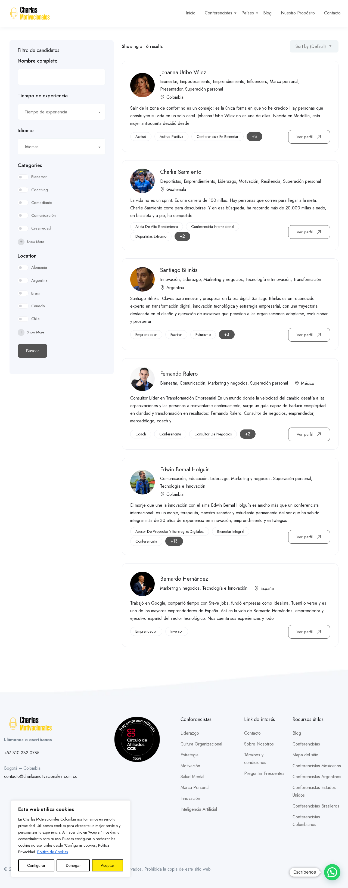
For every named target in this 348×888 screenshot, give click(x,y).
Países (247, 13)
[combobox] (61, 112)
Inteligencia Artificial (199, 809)
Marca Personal (195, 787)
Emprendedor (146, 334)
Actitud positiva (171, 136)
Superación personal (204, 89)
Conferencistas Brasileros (316, 806)
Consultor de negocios (213, 434)
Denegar (73, 865)
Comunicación (43, 215)
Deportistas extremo (150, 236)
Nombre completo (38, 60)
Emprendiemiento (228, 81)
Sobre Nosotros (259, 744)
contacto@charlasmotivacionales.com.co (40, 776)
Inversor (176, 631)
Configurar (36, 865)
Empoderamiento (195, 81)
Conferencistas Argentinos (317, 776)
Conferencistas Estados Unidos (314, 791)
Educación (197, 478)
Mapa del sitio (305, 755)
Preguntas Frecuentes (264, 773)
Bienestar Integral (230, 531)
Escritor (176, 334)
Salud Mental (192, 776)
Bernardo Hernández (184, 579)
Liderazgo (227, 181)
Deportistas (170, 181)
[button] (332, 872)
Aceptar (107, 865)
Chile (35, 319)
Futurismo (203, 334)
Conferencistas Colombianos (306, 821)
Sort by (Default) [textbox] (311, 46)
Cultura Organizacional (201, 744)
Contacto (332, 13)
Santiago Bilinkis (178, 270)
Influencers (257, 81)
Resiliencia (270, 181)
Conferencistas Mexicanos (317, 766)
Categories (30, 165)
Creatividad (41, 228)
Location (27, 255)
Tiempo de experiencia (43, 95)
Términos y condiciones (255, 759)
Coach (140, 434)
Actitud (140, 136)
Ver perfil (305, 137)
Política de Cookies (52, 852)
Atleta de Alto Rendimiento (156, 226)
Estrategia (189, 755)
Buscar (32, 350)
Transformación (307, 279)
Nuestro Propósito (298, 13)
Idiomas (26, 130)
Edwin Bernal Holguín (185, 470)
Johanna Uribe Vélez (183, 72)
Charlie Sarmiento (180, 172)
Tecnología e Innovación (268, 279)
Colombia (175, 97)
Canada (38, 306)
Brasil (36, 293)
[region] (70, 838)
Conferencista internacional (212, 226)
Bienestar (39, 177)
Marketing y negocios (223, 279)
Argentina (39, 280)
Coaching (39, 190)
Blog (267, 13)
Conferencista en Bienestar (217, 136)
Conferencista (170, 434)
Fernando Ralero (179, 374)
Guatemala (176, 189)
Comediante (41, 203)
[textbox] (58, 112)
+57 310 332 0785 (21, 753)
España (267, 588)
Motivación (248, 181)
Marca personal (284, 81)
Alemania (39, 267)
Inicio (190, 13)
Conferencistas (218, 13)
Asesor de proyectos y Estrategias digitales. (169, 531)
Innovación (170, 279)
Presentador (171, 89)
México (307, 383)
